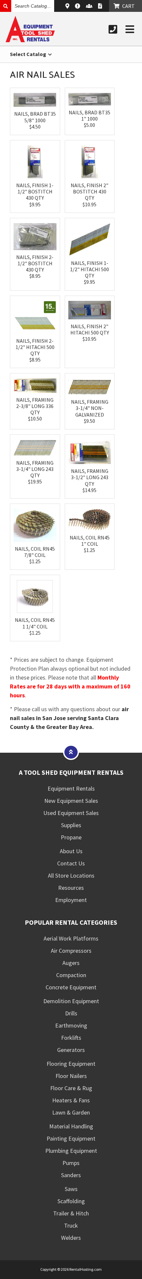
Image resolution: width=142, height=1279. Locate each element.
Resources (71, 887)
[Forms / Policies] (101, 6)
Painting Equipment (71, 1138)
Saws (71, 1189)
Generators (71, 1050)
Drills (71, 1013)
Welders (71, 1237)
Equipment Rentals (71, 788)
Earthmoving (71, 1025)
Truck (71, 1225)
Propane (71, 837)
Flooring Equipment (71, 1063)
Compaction (71, 975)
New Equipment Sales (71, 800)
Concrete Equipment (71, 987)
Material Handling (71, 1126)
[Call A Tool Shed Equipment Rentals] (113, 29)
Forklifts (71, 1037)
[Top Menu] (71, 752)
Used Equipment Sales (71, 813)
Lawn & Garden (71, 1112)
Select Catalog (28, 54)
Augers (71, 963)
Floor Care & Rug (71, 1088)
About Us (71, 851)
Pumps (71, 1163)
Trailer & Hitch (71, 1213)
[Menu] (129, 29)
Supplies (71, 825)
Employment (71, 900)
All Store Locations (71, 875)
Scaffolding (71, 1201)
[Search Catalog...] (5, 6)
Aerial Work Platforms (71, 938)
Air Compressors (71, 950)
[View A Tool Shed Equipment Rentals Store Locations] (68, 6)
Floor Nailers (71, 1076)
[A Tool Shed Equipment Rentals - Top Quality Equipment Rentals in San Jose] (30, 40)
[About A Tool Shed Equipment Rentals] (78, 6)
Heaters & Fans (71, 1100)
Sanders (71, 1175)
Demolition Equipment (71, 1001)
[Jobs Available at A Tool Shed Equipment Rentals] (90, 6)
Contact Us (71, 863)
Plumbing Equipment (71, 1150)
